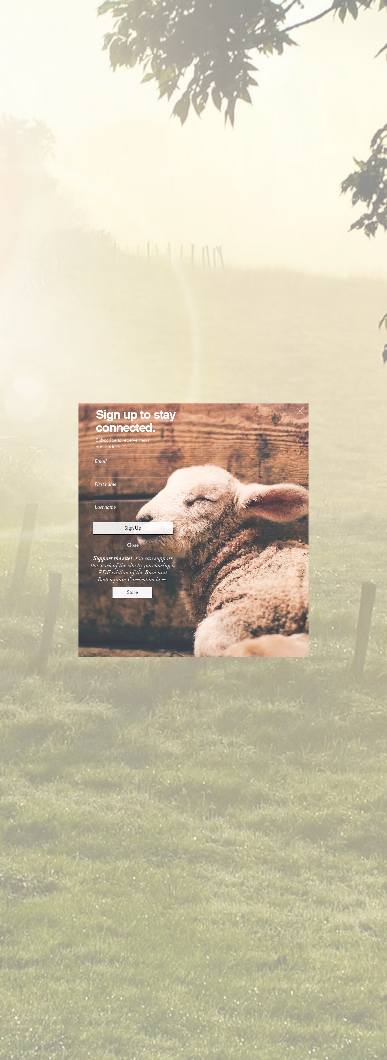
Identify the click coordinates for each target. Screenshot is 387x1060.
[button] (300, 411)
